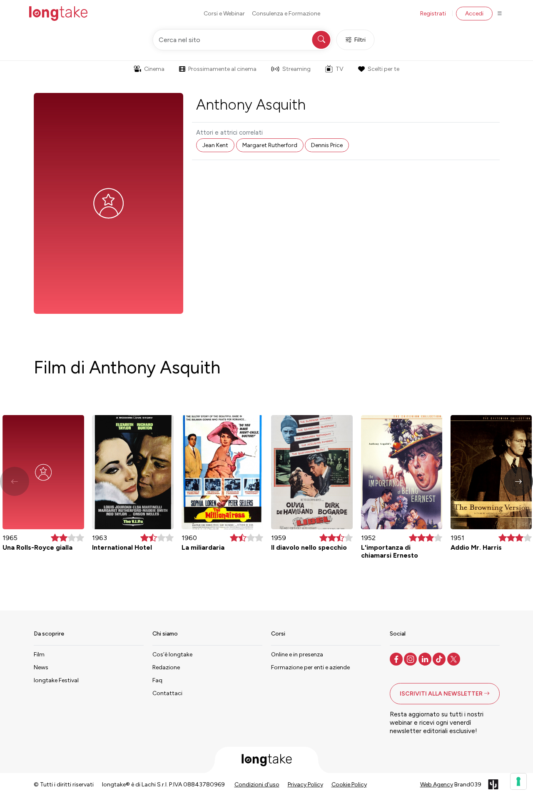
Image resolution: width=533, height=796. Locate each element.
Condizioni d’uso (256, 784)
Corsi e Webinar (224, 13)
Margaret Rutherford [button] (269, 145)
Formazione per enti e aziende (310, 667)
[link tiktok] (440, 658)
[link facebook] (397, 658)
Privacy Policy (305, 784)
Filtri (360, 39)
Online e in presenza (297, 654)
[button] (518, 481)
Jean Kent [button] (215, 145)
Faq (157, 680)
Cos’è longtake (172, 654)
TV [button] (340, 69)
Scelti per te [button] (383, 69)
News (41, 667)
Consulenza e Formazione (286, 13)
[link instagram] (411, 658)
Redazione (166, 667)
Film (39, 654)
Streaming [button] (296, 69)
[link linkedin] (425, 658)
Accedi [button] (474, 13)
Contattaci (167, 693)
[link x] (454, 658)
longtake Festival (56, 680)
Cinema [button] (154, 69)
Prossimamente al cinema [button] (222, 69)
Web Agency (436, 784)
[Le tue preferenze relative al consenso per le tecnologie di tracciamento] (518, 781)
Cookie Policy (349, 784)
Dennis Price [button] (327, 145)
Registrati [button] (433, 13)
